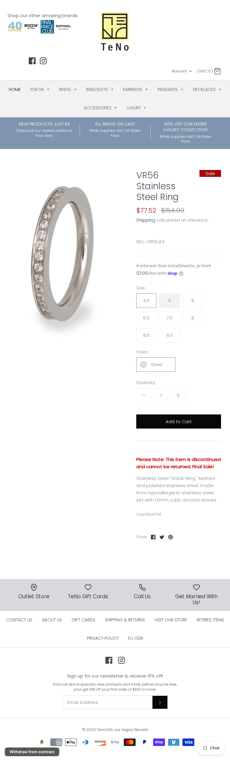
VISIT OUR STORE (171, 620)
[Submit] (159, 702)
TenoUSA (105, 729)
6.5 (146, 318)
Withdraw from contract (32, 751)
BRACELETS (100, 89)
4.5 (146, 300)
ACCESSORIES (100, 108)
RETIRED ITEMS (210, 620)
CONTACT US (19, 620)
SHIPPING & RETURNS (125, 620)
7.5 (169, 318)
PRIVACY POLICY (103, 638)
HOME (15, 89)
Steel (156, 364)
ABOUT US (52, 620)
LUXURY (136, 108)
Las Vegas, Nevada (131, 729)
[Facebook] (32, 60)
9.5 (170, 335)
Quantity (145, 382)
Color (142, 352)
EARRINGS (135, 89)
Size (140, 288)
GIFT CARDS (83, 620)
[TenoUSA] (115, 31)
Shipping (145, 220)
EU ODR (135, 638)
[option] (62, 258)
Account (179, 71)
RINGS (68, 89)
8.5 (146, 335)
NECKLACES (207, 89)
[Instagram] (43, 60)
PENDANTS (170, 89)
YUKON (39, 89)
